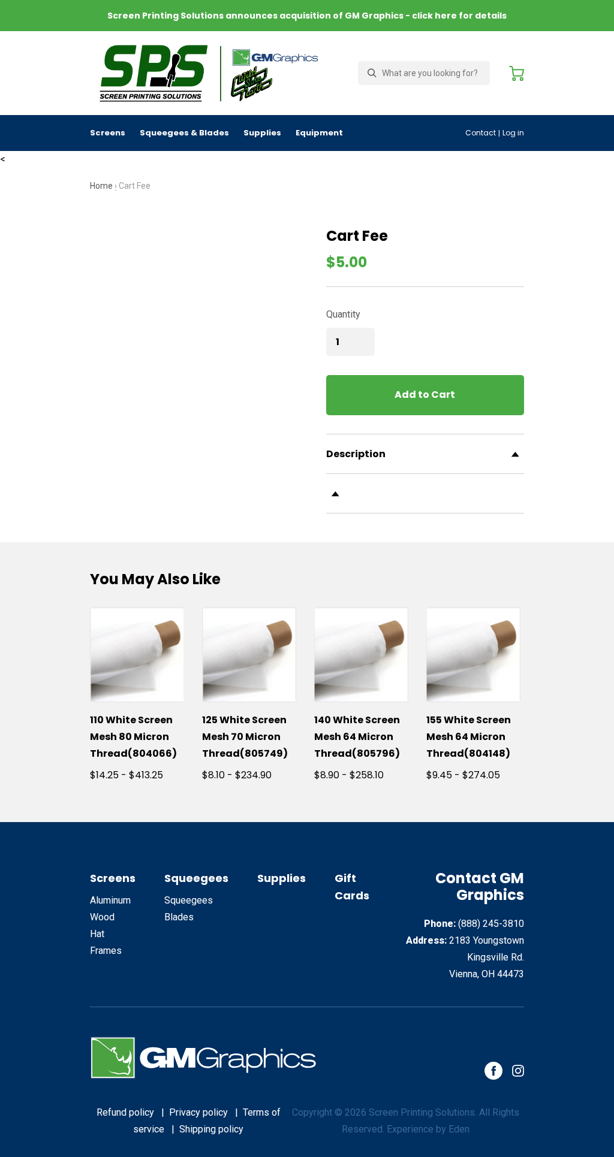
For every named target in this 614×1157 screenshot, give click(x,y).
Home (101, 186)
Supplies (262, 132)
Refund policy (125, 1112)
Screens (107, 132)
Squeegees (196, 878)
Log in (513, 133)
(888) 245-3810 (491, 923)
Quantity (343, 314)
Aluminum (110, 900)
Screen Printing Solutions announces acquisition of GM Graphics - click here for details (307, 16)
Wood (102, 917)
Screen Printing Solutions (422, 1112)
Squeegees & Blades (184, 132)
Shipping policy (211, 1129)
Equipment (319, 132)
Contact (480, 133)
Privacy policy (198, 1112)
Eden (459, 1129)
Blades (179, 917)
